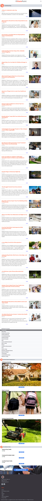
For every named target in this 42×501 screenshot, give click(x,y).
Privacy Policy (4, 497)
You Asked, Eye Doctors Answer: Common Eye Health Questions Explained (14, 315)
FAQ (2, 492)
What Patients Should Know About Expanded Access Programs (14, 21)
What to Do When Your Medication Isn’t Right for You (14, 214)
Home (3, 489)
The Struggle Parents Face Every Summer (12, 186)
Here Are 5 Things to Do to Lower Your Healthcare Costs (14, 92)
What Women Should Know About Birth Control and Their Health (14, 302)
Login (3, 495)
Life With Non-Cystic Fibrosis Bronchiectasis (12, 271)
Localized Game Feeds (7, 461)
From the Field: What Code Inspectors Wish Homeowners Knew (12, 228)
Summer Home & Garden (8, 418)
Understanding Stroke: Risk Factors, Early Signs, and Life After (14, 255)
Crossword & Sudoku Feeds (8, 455)
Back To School (5, 390)
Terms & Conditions (5, 496)
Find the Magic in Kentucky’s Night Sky (11, 171)
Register (3, 493)
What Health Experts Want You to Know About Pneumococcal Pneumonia (13, 76)
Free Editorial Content (5, 491)
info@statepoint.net (5, 481)
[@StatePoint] (2, 484)
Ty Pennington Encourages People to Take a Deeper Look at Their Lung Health (14, 129)
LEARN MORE (21, 463)
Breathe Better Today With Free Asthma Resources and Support (14, 117)
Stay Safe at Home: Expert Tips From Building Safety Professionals (14, 201)
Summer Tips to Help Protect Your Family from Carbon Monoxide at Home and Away (13, 286)
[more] (27, 16)
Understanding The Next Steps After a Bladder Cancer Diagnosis (13, 51)
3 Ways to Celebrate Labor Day (9, 10)
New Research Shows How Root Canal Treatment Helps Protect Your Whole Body (14, 143)
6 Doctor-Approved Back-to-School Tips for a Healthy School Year (13, 104)
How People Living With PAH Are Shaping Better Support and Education (13, 35)
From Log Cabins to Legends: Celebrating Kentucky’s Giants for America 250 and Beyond (13, 157)
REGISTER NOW (21, 470)
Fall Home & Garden (6, 362)
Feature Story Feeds (6, 449)
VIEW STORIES (21, 415)
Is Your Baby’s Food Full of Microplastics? (11, 242)
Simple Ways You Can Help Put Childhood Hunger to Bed (14, 63)
